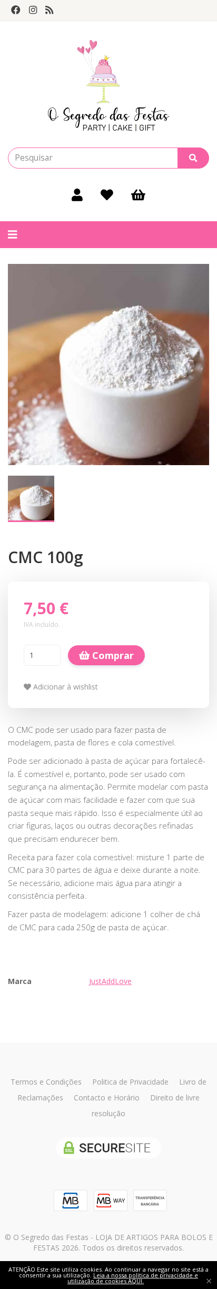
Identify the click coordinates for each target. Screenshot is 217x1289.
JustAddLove (110, 981)
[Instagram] (33, 10)
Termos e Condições (46, 1082)
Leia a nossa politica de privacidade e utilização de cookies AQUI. (132, 1278)
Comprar (112, 655)
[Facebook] (16, 10)
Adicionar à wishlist (64, 687)
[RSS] (49, 10)
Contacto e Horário (107, 1098)
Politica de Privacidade (130, 1082)
